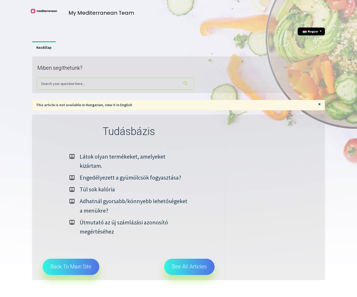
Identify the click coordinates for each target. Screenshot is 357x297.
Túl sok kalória (97, 189)
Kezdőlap (43, 47)
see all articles (189, 266)
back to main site (70, 266)
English (126, 104)
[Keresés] (186, 83)
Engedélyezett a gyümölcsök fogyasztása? (130, 177)
